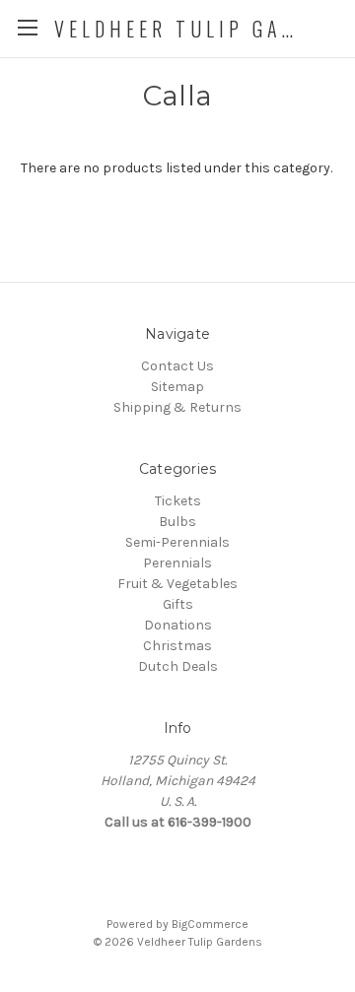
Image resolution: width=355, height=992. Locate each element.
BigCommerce (210, 924)
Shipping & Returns (177, 407)
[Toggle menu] (27, 27)
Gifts (178, 604)
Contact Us (177, 366)
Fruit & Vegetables (177, 583)
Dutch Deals (178, 666)
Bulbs (177, 521)
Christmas (177, 645)
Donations (178, 625)
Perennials (177, 563)
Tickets (178, 501)
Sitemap (177, 386)
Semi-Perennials (177, 542)
